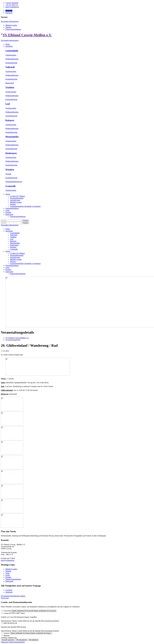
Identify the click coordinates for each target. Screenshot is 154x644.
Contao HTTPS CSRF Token (14, 613)
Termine (8, 174)
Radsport (9, 120)
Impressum (9, 272)
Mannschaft (9, 83)
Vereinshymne (15, 257)
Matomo (7, 636)
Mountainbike (12, 136)
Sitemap (8, 27)
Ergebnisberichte (11, 63)
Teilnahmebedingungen (13, 182)
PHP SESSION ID (10, 623)
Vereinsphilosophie (16, 255)
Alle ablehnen (33, 640)
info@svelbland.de (7, 560)
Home (7, 229)
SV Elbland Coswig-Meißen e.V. (17, 338)
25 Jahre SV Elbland (17, 253)
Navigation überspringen (9, 21)
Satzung (13, 261)
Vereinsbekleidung (12, 265)
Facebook (8, 590)
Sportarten (9, 231)
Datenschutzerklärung (13, 29)
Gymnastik (10, 186)
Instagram (8, 592)
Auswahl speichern (8, 640)
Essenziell (7, 611)
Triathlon (9, 87)
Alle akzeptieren (21, 640)
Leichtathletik (11, 50)
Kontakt (8, 270)
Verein (7, 251)
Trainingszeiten (10, 55)
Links (7, 268)
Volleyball (10, 67)
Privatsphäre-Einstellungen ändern (13, 596)
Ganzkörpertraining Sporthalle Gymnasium (25, 263)
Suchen (25, 220)
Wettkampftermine (11, 59)
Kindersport (11, 153)
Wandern (9, 169)
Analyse (6, 633)
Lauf (7, 104)
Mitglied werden (11, 25)
